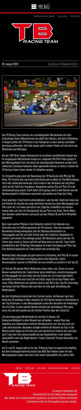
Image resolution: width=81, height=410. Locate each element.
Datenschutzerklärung (44, 16)
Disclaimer (62, 16)
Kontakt (19, 368)
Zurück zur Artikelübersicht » (63, 64)
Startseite (75, 368)
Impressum (74, 16)
